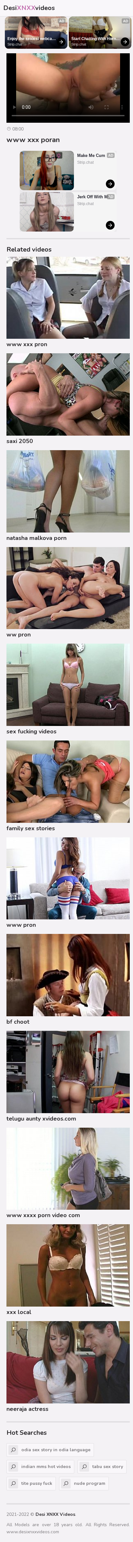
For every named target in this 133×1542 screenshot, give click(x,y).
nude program (89, 1483)
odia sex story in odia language (55, 1450)
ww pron (18, 634)
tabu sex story (107, 1467)
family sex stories (30, 828)
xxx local (18, 1312)
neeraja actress (27, 1409)
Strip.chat (14, 44)
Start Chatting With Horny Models (95, 39)
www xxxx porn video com (43, 1215)
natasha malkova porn (36, 538)
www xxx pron (26, 344)
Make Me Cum (91, 155)
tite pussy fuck (36, 1483)
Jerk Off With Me (93, 196)
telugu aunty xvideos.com (41, 1119)
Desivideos (29, 8)
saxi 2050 (19, 441)
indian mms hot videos (46, 1467)
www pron (21, 925)
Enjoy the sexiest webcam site (31, 39)
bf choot (17, 1022)
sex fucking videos (31, 731)
